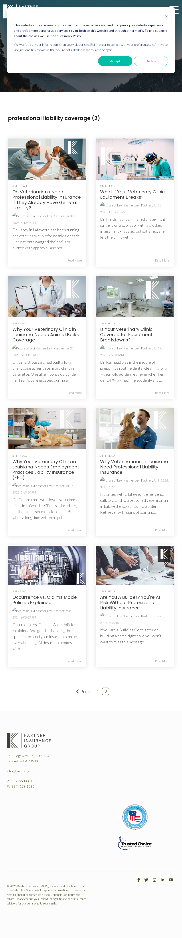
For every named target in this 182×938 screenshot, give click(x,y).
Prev (85, 691)
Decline (151, 61)
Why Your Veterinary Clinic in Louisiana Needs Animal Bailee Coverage (46, 334)
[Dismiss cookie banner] (166, 17)
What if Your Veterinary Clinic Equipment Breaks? (132, 194)
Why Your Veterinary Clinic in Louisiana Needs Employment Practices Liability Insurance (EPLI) (45, 469)
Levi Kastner (55, 216)
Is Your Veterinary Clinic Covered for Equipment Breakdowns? (126, 334)
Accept (115, 61)
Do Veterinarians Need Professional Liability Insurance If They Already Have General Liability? (46, 200)
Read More (74, 260)
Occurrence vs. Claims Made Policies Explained (44, 600)
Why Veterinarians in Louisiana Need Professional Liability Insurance (134, 466)
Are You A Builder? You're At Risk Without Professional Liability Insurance (130, 602)
